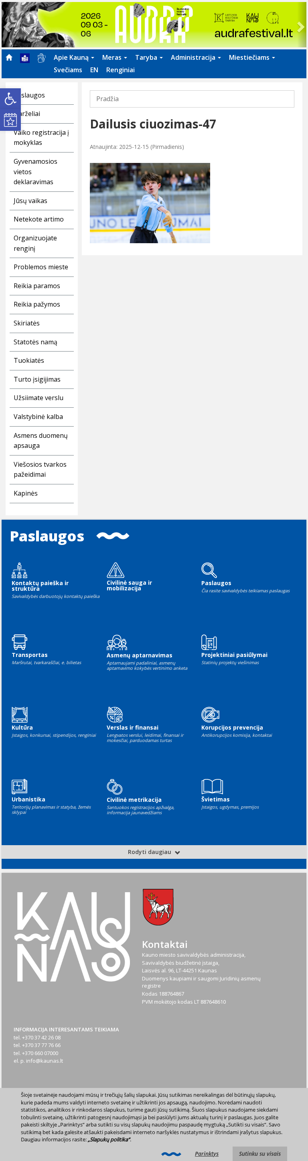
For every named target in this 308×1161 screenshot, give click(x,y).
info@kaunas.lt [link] (44, 1060)
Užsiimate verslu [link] (38, 397)
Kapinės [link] (26, 493)
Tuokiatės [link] (29, 360)
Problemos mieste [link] (41, 266)
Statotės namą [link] (35, 342)
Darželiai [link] (27, 113)
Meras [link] (112, 57)
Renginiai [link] (120, 69)
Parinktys (207, 1153)
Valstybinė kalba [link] (38, 416)
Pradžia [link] (107, 98)
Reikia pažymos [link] (37, 304)
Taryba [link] (147, 57)
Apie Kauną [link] (72, 57)
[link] (10, 98)
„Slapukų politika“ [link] (109, 1139)
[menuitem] (9, 57)
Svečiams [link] (68, 69)
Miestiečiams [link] (250, 57)
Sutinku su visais (260, 1153)
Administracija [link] (194, 57)
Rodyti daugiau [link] (150, 852)
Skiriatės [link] (27, 323)
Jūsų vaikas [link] (30, 200)
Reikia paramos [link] (37, 285)
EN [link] (94, 69)
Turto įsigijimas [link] (37, 379)
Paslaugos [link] (29, 95)
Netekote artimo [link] (39, 219)
